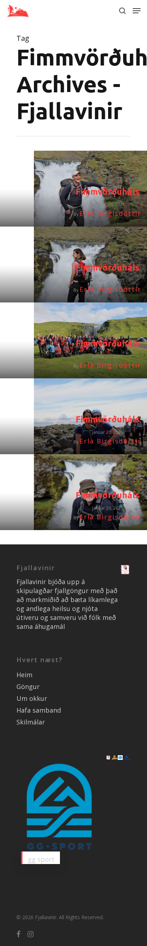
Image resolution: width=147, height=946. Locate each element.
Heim (24, 674)
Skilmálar (30, 722)
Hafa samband (38, 710)
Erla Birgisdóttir (110, 213)
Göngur (28, 686)
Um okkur (31, 698)
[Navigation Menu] (137, 10)
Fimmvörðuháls (108, 192)
